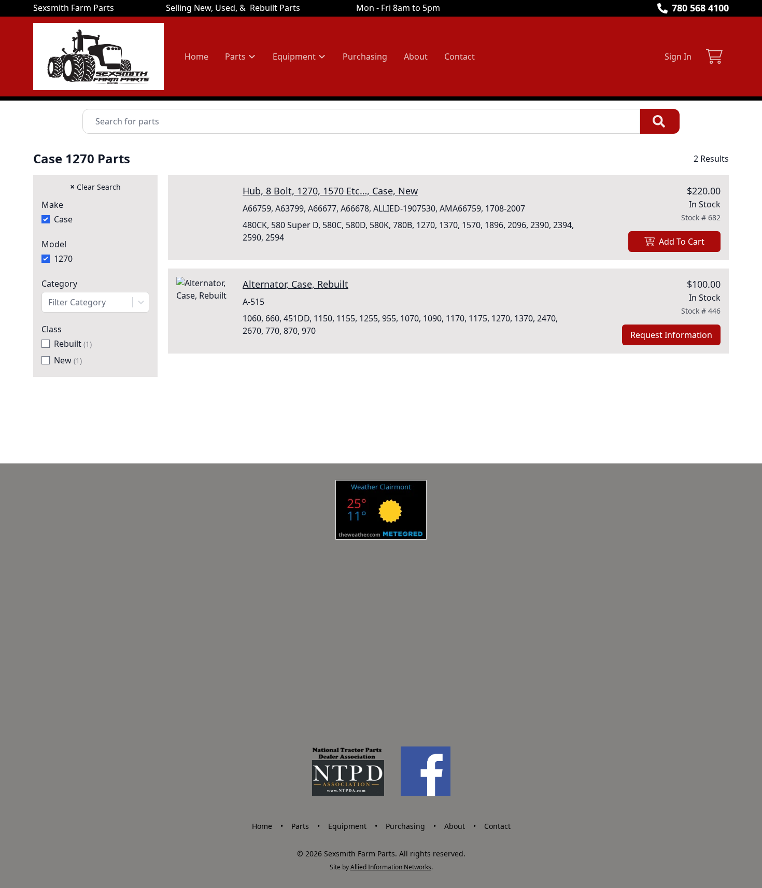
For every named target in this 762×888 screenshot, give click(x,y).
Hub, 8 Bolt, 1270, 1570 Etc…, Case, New (330, 191)
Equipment (347, 826)
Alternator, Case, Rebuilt (295, 284)
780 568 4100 (700, 8)
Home (196, 56)
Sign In (678, 56)
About (416, 56)
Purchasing (365, 56)
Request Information (671, 335)
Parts (300, 826)
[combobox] (95, 302)
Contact (459, 56)
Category (59, 283)
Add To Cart (681, 241)
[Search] (660, 121)
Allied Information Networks (390, 867)
